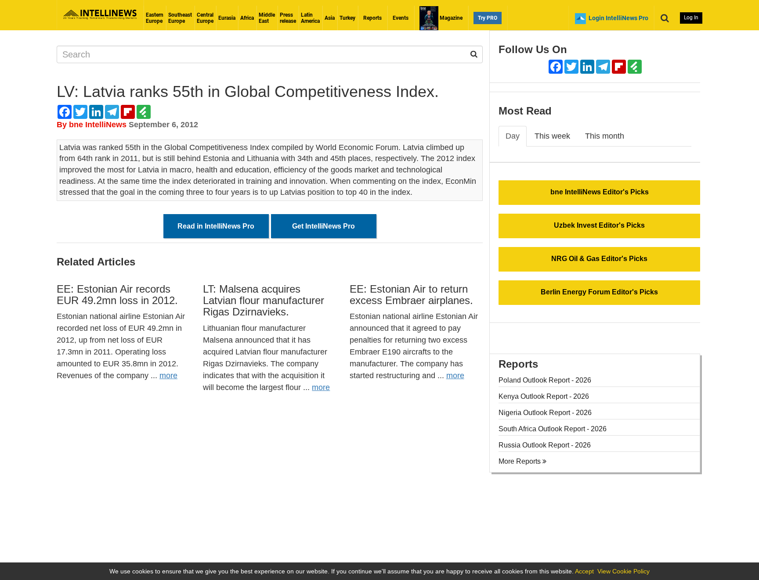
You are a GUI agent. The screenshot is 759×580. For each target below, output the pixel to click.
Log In (691, 17)
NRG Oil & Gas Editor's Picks (599, 258)
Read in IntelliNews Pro (215, 226)
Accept (584, 571)
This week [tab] (552, 136)
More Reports (520, 461)
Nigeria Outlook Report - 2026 (545, 412)
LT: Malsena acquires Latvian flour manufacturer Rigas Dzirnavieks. (263, 300)
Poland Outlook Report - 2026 (545, 380)
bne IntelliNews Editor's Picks (599, 192)
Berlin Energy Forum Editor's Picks (599, 292)
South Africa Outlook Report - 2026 (553, 429)
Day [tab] (513, 136)
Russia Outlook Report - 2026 (545, 445)
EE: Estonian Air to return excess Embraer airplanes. (411, 294)
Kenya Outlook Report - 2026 (544, 396)
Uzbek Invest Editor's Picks (599, 225)
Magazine (450, 18)
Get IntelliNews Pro (323, 226)
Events (400, 18)
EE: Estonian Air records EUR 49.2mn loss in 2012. (117, 294)
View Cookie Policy (623, 571)
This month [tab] (604, 136)
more (168, 375)
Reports (372, 18)
